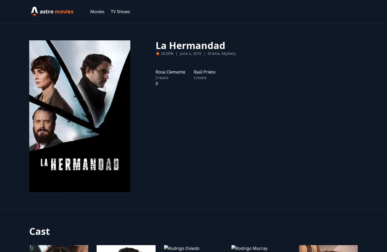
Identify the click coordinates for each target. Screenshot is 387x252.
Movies (97, 11)
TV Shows (120, 11)
